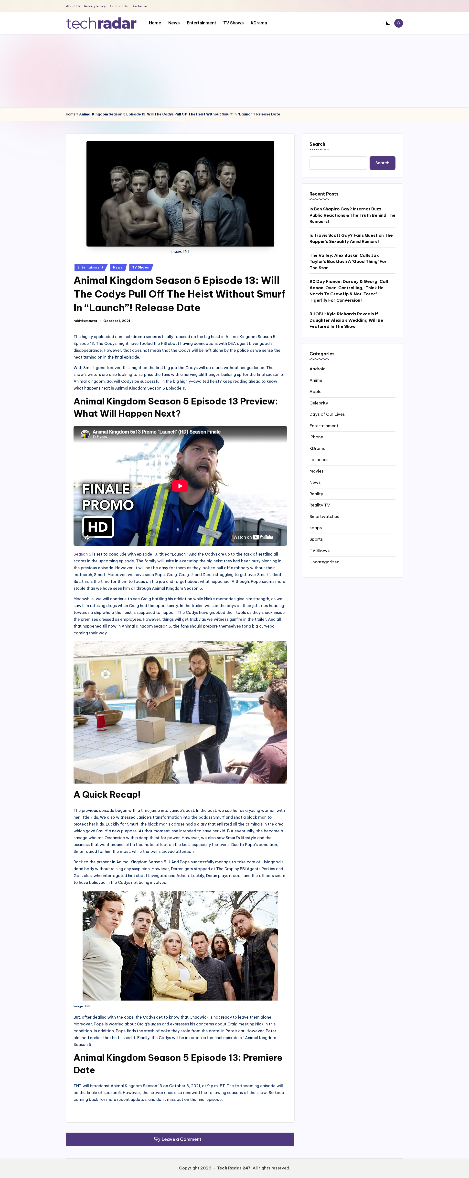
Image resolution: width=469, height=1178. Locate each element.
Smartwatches (324, 516)
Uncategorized (324, 561)
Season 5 (82, 554)
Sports (316, 539)
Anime (315, 380)
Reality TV (319, 505)
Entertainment (90, 267)
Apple (315, 391)
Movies (316, 471)
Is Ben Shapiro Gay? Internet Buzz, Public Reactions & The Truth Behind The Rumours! (352, 215)
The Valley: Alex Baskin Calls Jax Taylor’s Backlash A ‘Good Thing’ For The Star (348, 261)
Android (317, 369)
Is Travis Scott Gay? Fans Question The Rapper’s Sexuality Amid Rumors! (351, 238)
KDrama (317, 448)
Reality (316, 493)
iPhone (316, 437)
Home (70, 114)
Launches (319, 459)
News (117, 267)
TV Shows (140, 267)
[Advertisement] (234, 71)
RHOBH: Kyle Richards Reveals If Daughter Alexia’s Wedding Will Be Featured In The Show (346, 320)
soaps (315, 527)
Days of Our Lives (327, 414)
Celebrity (318, 402)
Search (317, 144)
